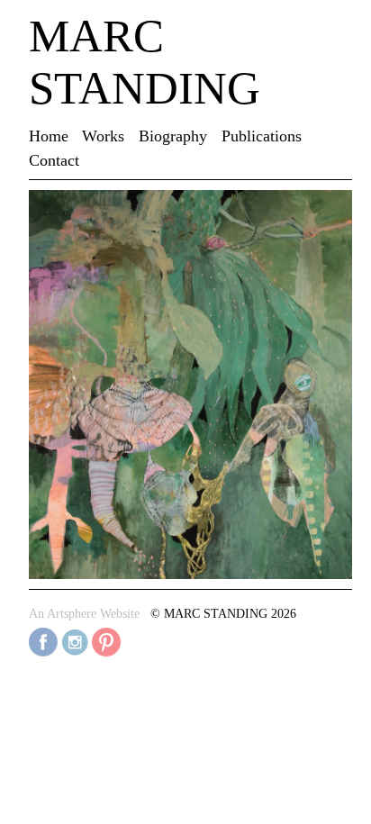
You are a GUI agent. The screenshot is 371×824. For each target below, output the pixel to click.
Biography (173, 136)
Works (103, 136)
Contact (54, 160)
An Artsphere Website (84, 613)
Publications (262, 136)
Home (48, 136)
